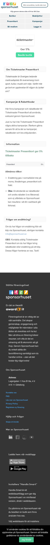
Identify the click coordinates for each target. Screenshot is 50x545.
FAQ (7, 396)
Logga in (37, 26)
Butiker (12, 15)
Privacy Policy (12, 403)
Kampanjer (37, 21)
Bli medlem (12, 26)
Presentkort (12, 21)
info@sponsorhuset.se (16, 233)
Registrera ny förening (15, 407)
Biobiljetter (37, 15)
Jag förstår (26, 539)
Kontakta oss (11, 392)
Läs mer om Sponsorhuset (17, 400)
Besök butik (25, 55)
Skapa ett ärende (12, 422)
